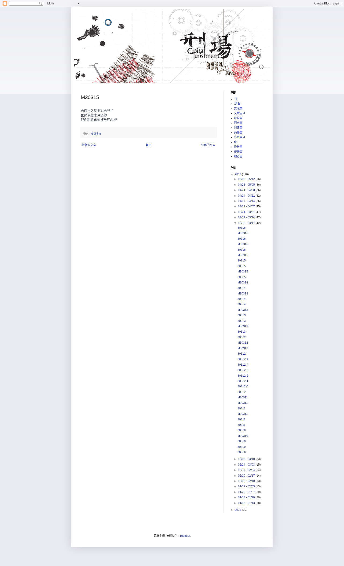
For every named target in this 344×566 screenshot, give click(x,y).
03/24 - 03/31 (247, 212)
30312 (242, 337)
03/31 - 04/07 (247, 206)
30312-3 (243, 370)
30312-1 (243, 381)
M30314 (243, 282)
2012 (238, 509)
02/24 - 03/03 (247, 464)
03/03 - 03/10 (247, 459)
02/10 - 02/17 (247, 475)
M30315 (243, 255)
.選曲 (237, 103)
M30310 (243, 435)
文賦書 (238, 108)
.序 (236, 99)
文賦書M (239, 113)
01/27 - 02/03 (247, 486)
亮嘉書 (238, 132)
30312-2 (243, 375)
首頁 (148, 145)
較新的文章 (89, 145)
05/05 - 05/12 (247, 179)
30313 (242, 315)
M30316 (243, 233)
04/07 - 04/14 (247, 201)
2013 (238, 174)
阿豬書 (238, 127)
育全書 (238, 118)
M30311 (243, 397)
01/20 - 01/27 (247, 492)
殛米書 (238, 146)
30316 (242, 227)
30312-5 (243, 386)
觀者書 (238, 156)
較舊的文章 (208, 145)
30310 (242, 430)
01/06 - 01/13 (247, 503)
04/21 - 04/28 (247, 190)
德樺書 (238, 151)
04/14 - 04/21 (247, 195)
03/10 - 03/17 (247, 223)
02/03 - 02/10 (247, 481)
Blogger (185, 535)
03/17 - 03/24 (247, 217)
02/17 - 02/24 (247, 470)
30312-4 (243, 359)
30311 (241, 408)
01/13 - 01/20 (247, 497)
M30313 (243, 310)
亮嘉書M (96, 133)
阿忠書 (238, 123)
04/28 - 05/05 (247, 184)
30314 (242, 288)
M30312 (243, 342)
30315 (242, 260)
